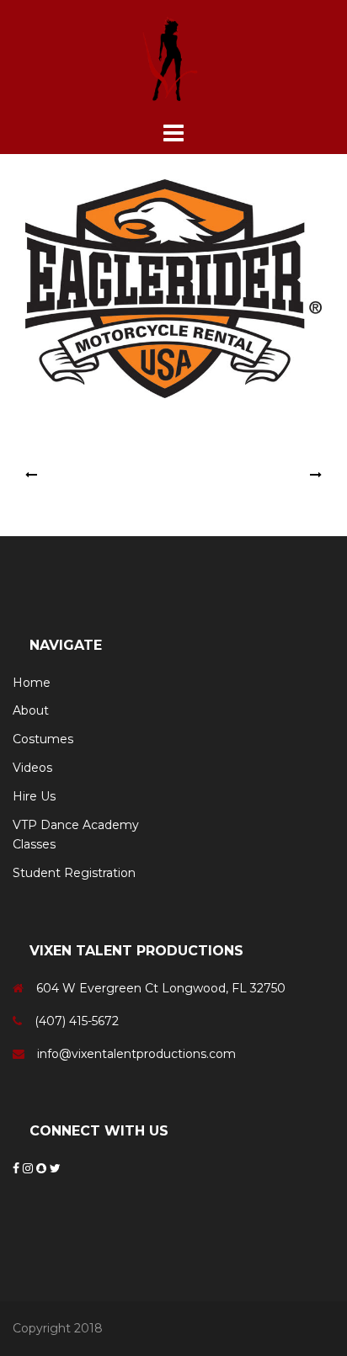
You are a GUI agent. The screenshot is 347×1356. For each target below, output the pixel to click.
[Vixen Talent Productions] (173, 58)
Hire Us (34, 796)
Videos (32, 767)
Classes (34, 844)
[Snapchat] (43, 1168)
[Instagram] (29, 1168)
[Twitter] (55, 1168)
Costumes (43, 739)
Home (32, 682)
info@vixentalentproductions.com (136, 1053)
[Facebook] (18, 1168)
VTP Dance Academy (76, 824)
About (31, 710)
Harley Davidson (88, 474)
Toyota (287, 474)
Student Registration (74, 872)
